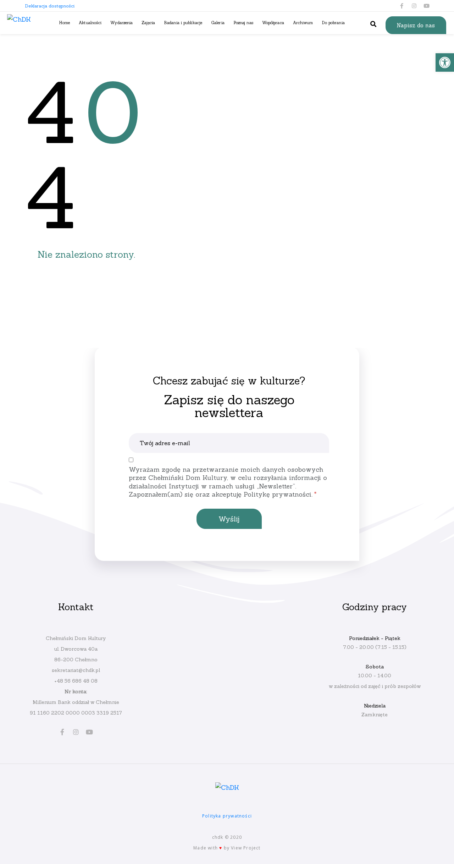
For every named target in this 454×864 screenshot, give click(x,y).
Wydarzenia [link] (121, 22)
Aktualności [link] (90, 22)
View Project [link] (245, 848)
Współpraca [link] (273, 22)
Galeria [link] (218, 22)
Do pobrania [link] (333, 22)
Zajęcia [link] (148, 22)
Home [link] (64, 22)
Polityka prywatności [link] (227, 816)
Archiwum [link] (303, 22)
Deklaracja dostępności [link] (49, 6)
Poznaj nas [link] (243, 22)
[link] (445, 62)
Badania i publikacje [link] (183, 22)
